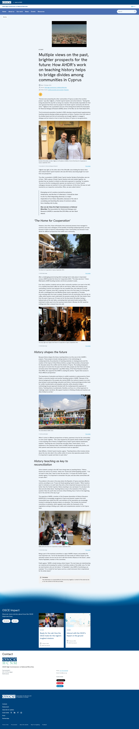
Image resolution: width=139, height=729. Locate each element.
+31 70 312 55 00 (64, 670)
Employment (5, 707)
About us (11, 11)
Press (3, 715)
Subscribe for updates (8, 710)
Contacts (4, 704)
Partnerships (5, 718)
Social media (5, 712)
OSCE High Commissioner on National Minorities (15, 6)
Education (66, 89)
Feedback (44, 724)
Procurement (14, 724)
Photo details (87, 166)
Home (4, 11)
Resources (41, 11)
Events (33, 11)
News (27, 11)
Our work (20, 11)
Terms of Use (5, 724)
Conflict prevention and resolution (56, 89)
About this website (24, 724)
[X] (11, 712)
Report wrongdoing (35, 724)
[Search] (135, 11)
